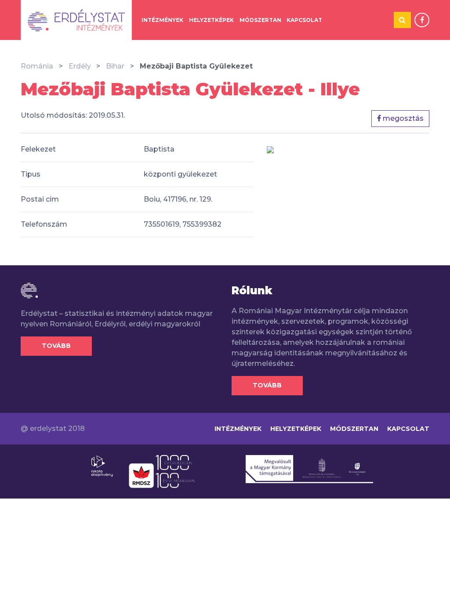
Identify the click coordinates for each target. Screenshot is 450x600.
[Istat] (76, 20)
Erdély (80, 66)
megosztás (402, 118)
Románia (37, 66)
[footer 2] (161, 471)
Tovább (56, 346)
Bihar (115, 66)
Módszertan (260, 20)
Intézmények (162, 20)
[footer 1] (102, 466)
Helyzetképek (211, 20)
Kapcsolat (304, 20)
